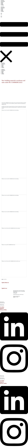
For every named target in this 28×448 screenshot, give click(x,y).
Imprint (2, 308)
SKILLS (2, 2)
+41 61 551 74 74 (2, 302)
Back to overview (4, 279)
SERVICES (2, 0)
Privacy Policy (3, 309)
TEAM (2, 3)
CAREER (2, 11)
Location (2, 307)
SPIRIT (2, 10)
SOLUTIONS (3, 1)
